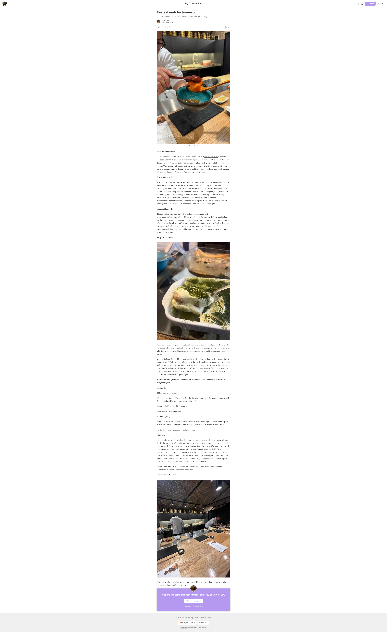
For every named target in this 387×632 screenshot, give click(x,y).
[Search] (358, 4)
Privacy (190, 618)
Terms (196, 618)
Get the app (203, 623)
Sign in (380, 4)
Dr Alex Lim (165, 20)
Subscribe (370, 4)
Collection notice (205, 618)
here (201, 182)
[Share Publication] (362, 4)
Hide (217, 163)
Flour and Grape (182, 172)
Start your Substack (188, 623)
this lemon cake (211, 156)
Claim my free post (193, 601)
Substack (183, 628)
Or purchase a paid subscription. (193, 606)
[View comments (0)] (164, 27)
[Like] (159, 27)
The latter (174, 226)
